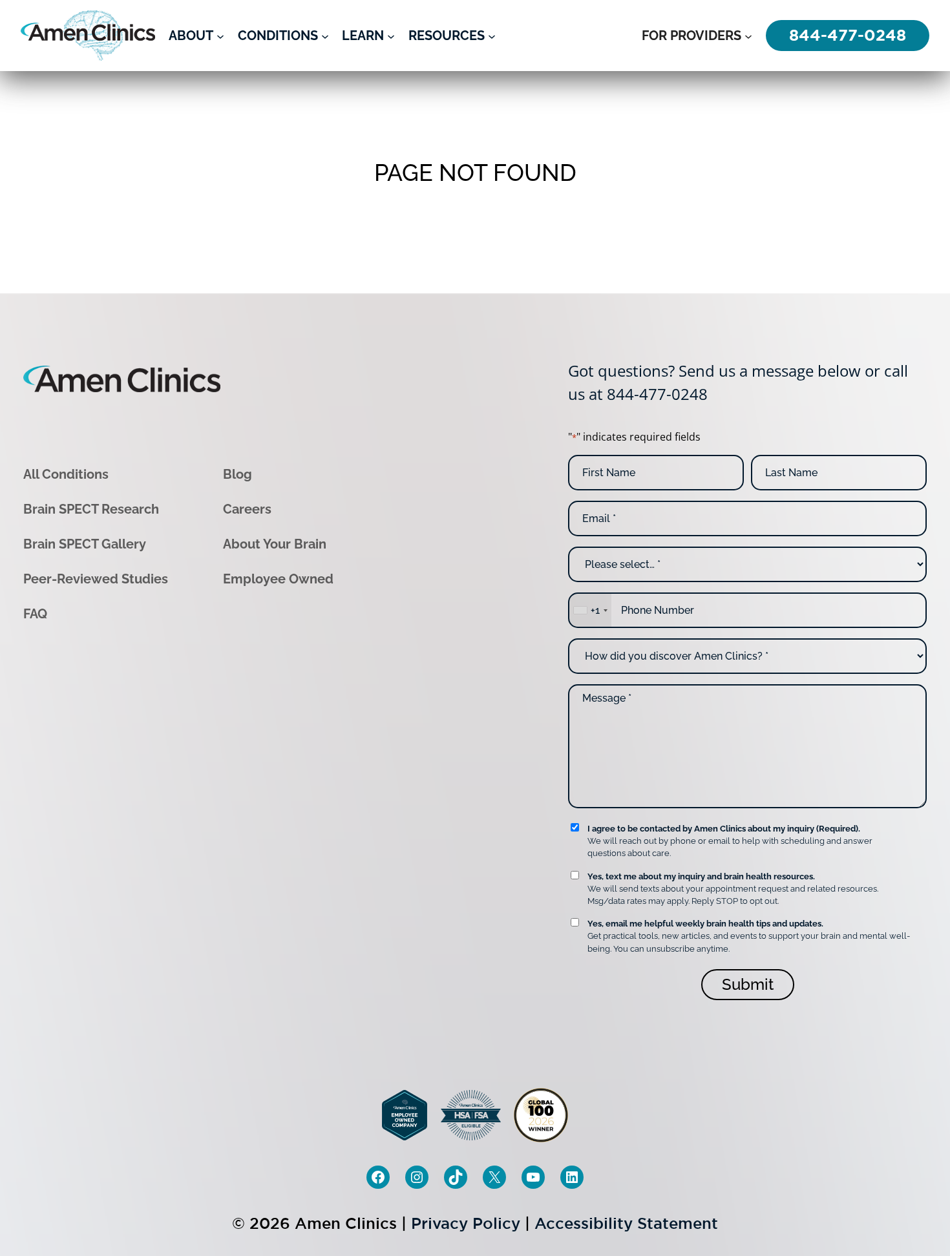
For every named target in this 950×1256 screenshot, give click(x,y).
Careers (247, 509)
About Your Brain (274, 544)
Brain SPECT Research (91, 509)
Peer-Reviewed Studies (95, 579)
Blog (237, 474)
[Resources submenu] (492, 35)
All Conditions (66, 474)
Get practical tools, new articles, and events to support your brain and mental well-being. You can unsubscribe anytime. (748, 936)
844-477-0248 (657, 393)
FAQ (35, 614)
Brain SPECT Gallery (84, 544)
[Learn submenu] (391, 35)
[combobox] (590, 610)
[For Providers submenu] (748, 35)
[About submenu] (220, 35)
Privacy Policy (465, 1223)
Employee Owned (278, 579)
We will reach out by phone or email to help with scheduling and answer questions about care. (729, 841)
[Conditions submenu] (325, 35)
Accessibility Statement (626, 1223)
